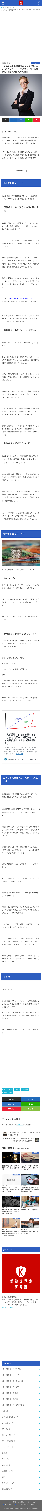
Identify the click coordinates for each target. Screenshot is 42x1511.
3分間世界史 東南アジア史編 (13, 1405)
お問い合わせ (34, 1504)
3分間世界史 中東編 (10, 1399)
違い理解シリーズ (8, 1489)
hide (24, 171)
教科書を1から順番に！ (19, 1502)
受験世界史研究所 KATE (20, 1508)
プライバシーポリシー (22, 1504)
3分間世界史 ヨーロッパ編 (12, 1381)
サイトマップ (31, 1502)
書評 (3, 1477)
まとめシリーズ (8, 1423)
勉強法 (18, 1089)
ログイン (20, 1125)
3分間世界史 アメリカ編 (11, 1369)
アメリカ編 (6, 1429)
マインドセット (8, 1089)
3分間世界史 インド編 (10, 1375)
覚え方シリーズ (8, 1483)
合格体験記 (6, 1465)
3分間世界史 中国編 (10, 1393)
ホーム (8, 1502)
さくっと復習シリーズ (10, 1417)
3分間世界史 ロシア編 (10, 1387)
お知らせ (5, 1411)
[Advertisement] (21, 35)
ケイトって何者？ (8, 1307)
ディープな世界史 (8, 1441)
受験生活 (25, 1089)
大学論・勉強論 (8, 1092)
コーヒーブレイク (8, 1435)
